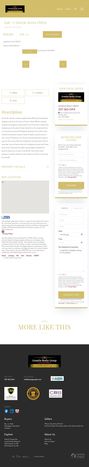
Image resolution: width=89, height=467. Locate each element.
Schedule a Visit (77, 208)
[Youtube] (17, 411)
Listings (11, 256)
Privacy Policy (7, 234)
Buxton (29, 256)
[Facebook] (6, 411)
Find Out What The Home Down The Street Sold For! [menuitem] (63, 426)
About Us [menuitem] (47, 439)
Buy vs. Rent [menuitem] (8, 424)
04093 (36, 256)
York (22, 256)
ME (17, 256)
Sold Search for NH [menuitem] (11, 444)
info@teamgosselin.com (32, 379)
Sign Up (59, 9)
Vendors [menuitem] (7, 428)
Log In (68, 9)
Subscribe (71, 185)
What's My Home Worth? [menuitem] (53, 424)
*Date (60, 231)
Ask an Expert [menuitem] (49, 441)
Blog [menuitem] (46, 444)
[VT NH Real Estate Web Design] (78, 456)
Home (4, 256)
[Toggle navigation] (82, 9)
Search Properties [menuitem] (10, 439)
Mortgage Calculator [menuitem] (12, 426)
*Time (60, 239)
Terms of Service (71, 303)
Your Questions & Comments (68, 247)
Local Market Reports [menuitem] (12, 441)
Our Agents (69, 119)
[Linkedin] (12, 411)
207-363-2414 (66, 109)
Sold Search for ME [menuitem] (11, 446)
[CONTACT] (52, 34)
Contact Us (61, 119)
